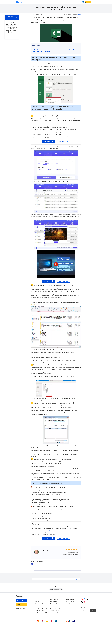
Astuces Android (54, 613)
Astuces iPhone (53, 601)
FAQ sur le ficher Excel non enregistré (42, 51)
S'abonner (93, 610)
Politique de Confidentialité (41, 606)
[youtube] (82, 599)
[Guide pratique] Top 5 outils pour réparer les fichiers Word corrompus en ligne (11, 31)
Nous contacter (38, 601)
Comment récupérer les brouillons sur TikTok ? (10, 22)
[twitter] (87, 599)
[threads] (82, 602)
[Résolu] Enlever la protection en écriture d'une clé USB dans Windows (11, 34)
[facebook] (84, 599)
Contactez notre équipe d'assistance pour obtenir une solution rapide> (63, 579)
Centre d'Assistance (70, 599)
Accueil (33, 14)
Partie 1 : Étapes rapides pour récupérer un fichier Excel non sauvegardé (50, 48)
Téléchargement (20, 600)
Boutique (88, 2)
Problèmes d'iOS (54, 599)
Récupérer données (34, 2)
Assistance (76, 2)
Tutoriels (70, 2)
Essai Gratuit (47, 141)
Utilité (55, 2)
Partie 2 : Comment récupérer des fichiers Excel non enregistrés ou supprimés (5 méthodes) (54, 49)
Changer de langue (21, 608)
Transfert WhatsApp (54, 610)
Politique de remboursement (41, 608)
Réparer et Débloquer (46, 2)
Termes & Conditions (39, 603)
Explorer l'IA (61, 2)
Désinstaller (68, 606)
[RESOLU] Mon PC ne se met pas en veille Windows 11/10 (11, 28)
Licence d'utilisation (39, 610)
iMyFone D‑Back (52, 530)
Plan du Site (68, 603)
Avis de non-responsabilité (41, 613)
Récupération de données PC (41, 14)
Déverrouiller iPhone (55, 603)
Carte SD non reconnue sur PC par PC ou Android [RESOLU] (11, 25)
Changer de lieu (53, 606)
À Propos (37, 599)
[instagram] (84, 602)
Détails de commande (70, 601)
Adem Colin (79, 14)
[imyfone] (19, 2)
